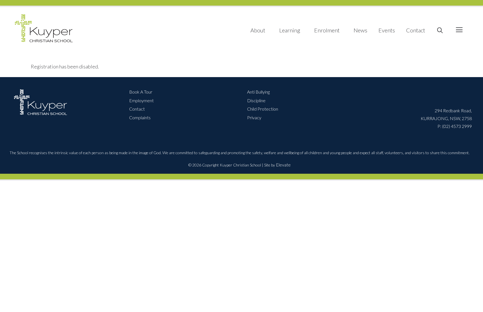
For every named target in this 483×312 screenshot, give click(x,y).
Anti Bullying (258, 91)
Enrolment (327, 30)
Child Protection (262, 108)
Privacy (254, 117)
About (257, 30)
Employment (141, 100)
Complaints (140, 117)
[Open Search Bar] (440, 30)
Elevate (283, 164)
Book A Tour (140, 91)
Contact (415, 30)
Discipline (256, 100)
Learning (289, 30)
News (360, 30)
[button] (459, 30)
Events (386, 30)
